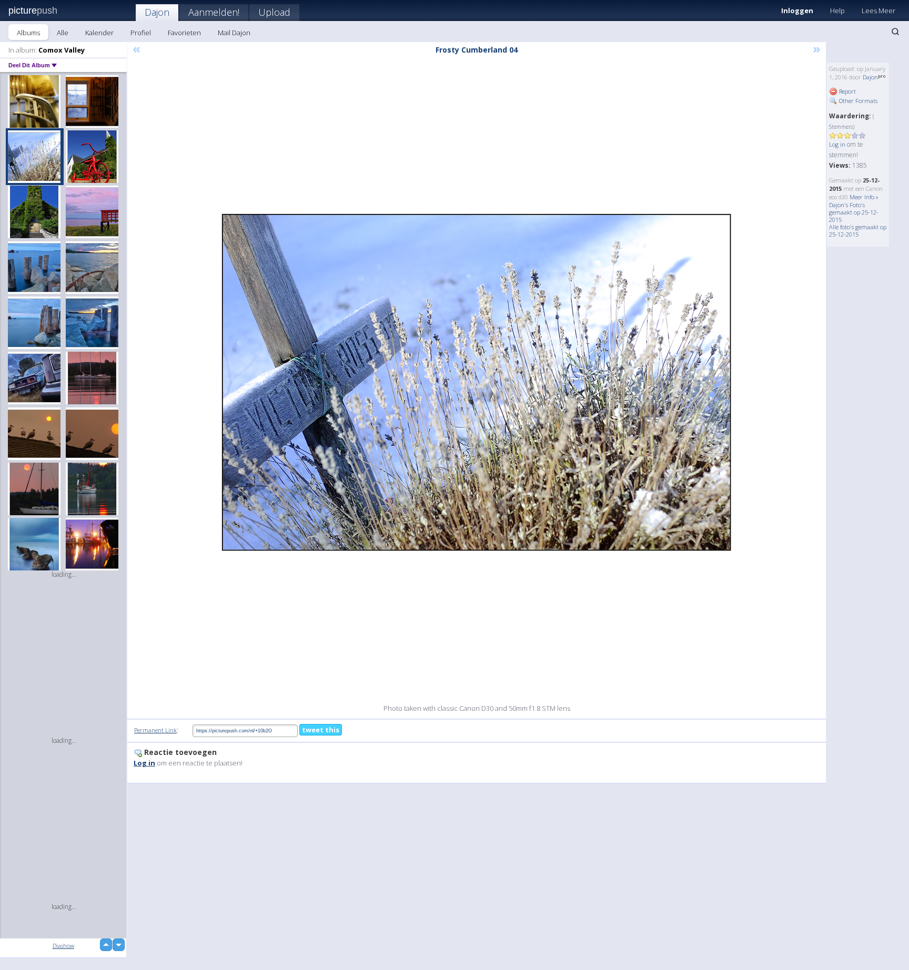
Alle (62, 32)
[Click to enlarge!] (476, 382)
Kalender (99, 32)
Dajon (157, 12)
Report (846, 91)
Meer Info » (864, 197)
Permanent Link (155, 730)
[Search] (895, 31)
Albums (28, 32)
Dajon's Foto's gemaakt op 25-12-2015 (853, 212)
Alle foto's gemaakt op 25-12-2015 (857, 230)
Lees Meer (878, 10)
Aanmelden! (213, 12)
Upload (274, 12)
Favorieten (184, 32)
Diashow (63, 945)
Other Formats (857, 101)
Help (837, 10)
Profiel (140, 32)
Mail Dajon (234, 32)
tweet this (320, 729)
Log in (837, 144)
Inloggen (797, 10)
